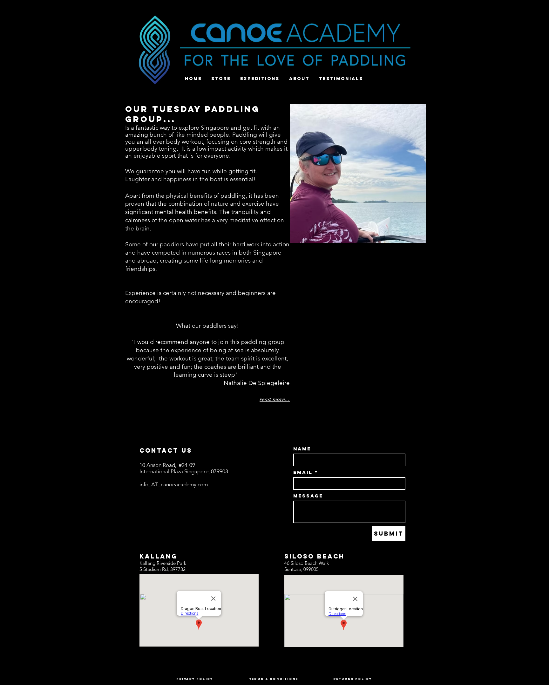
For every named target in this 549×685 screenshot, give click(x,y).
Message (308, 496)
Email (303, 472)
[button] (358, 173)
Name (302, 449)
